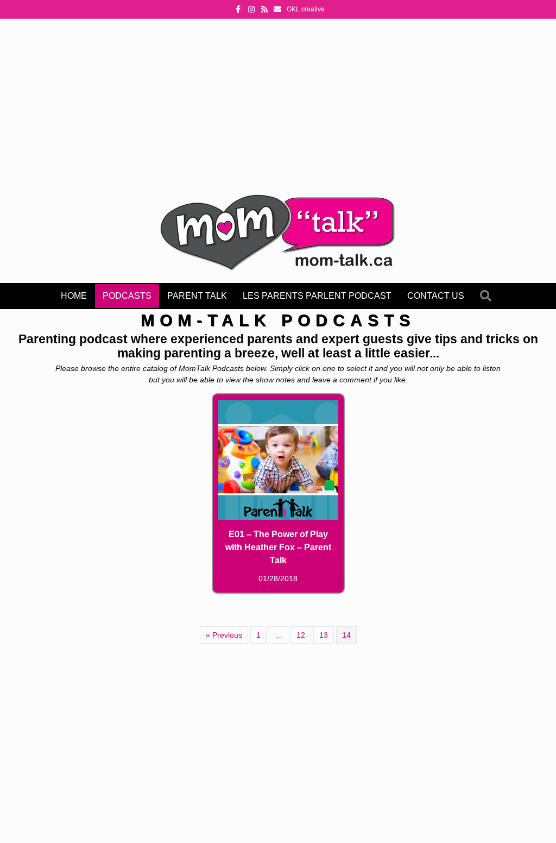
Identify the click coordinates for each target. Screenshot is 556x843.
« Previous (224, 635)
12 (300, 635)
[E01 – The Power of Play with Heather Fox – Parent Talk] (278, 459)
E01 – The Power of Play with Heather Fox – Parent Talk (278, 547)
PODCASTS (127, 295)
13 (323, 635)
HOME (74, 295)
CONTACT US (435, 295)
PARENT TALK (197, 295)
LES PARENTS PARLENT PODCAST (317, 295)
